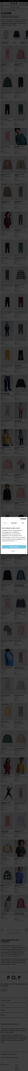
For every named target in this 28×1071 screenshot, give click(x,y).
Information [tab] (14, 523)
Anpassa (13, 551)
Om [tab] (23, 523)
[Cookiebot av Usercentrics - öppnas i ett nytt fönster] (20, 519)
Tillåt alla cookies (14, 546)
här (16, 540)
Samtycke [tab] (5, 523)
